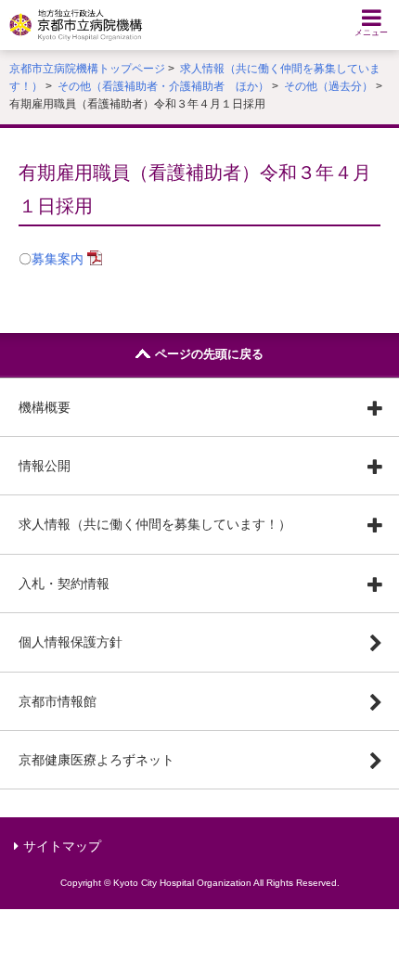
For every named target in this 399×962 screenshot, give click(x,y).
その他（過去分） (328, 86)
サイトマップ (62, 846)
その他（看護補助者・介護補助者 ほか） (163, 86)
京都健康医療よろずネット (96, 759)
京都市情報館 (58, 701)
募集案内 (58, 258)
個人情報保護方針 (70, 642)
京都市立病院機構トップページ (87, 68)
